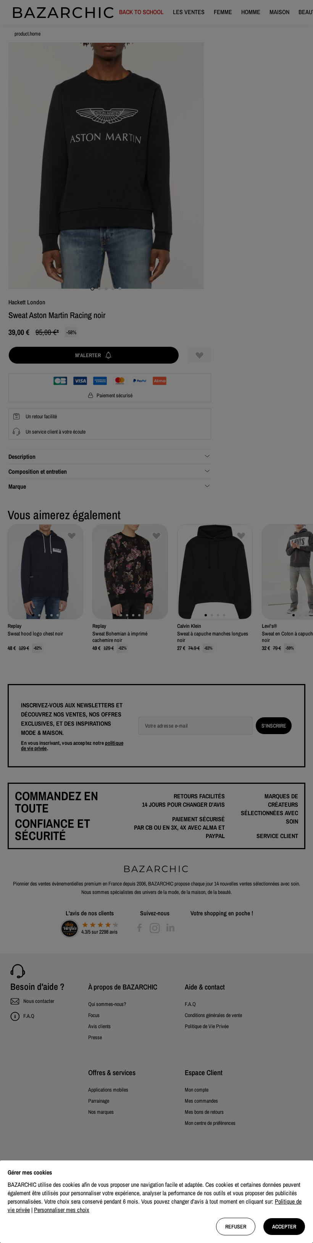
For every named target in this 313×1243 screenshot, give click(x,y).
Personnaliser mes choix (61, 1210)
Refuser (235, 1226)
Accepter (284, 1226)
